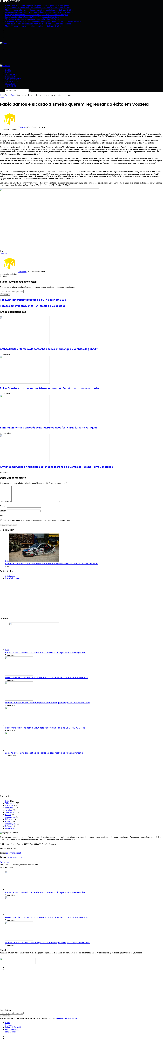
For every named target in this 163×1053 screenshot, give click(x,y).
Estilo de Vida (10, 828)
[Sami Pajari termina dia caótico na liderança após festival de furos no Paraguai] (25, 422)
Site (1, 515)
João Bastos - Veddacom (66, 1018)
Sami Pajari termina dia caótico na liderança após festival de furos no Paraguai (36, 15)
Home (8, 70)
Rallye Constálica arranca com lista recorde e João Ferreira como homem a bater (37, 8)
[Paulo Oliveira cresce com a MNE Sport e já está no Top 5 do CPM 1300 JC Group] (19, 725)
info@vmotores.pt (13, 853)
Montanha (11, 74)
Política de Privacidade (14, 1027)
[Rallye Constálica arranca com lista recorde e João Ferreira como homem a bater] (25, 383)
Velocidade (12, 81)
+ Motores (9, 805)
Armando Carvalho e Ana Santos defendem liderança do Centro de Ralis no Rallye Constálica (43, 21)
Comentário (5, 501)
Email (3, 511)
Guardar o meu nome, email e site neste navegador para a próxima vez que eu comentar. (38, 520)
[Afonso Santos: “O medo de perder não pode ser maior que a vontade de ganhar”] (25, 343)
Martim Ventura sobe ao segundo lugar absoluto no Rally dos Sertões (32, 26)
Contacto (8, 1025)
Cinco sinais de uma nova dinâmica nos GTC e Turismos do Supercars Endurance (38, 24)
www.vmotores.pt (15, 857)
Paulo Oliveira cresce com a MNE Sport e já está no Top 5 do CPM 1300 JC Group (38, 12)
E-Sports (8, 826)
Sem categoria (10, 824)
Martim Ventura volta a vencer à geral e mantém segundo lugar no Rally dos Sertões (38, 10)
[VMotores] (5, 43)
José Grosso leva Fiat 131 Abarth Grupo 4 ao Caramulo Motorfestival (33, 17)
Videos (8, 815)
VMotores (22, 127)
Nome (3, 506)
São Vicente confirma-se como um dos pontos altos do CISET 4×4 (32, 19)
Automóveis (10, 95)
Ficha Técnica (10, 1032)
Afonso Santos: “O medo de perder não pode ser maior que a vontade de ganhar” (37, 5)
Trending (10, 86)
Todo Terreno (13, 79)
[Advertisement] (46, 58)
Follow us (4, 862)
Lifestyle (8, 819)
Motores (10, 84)
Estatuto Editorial (12, 1029)
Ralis (8, 72)
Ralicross (11, 77)
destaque (3, 253)
